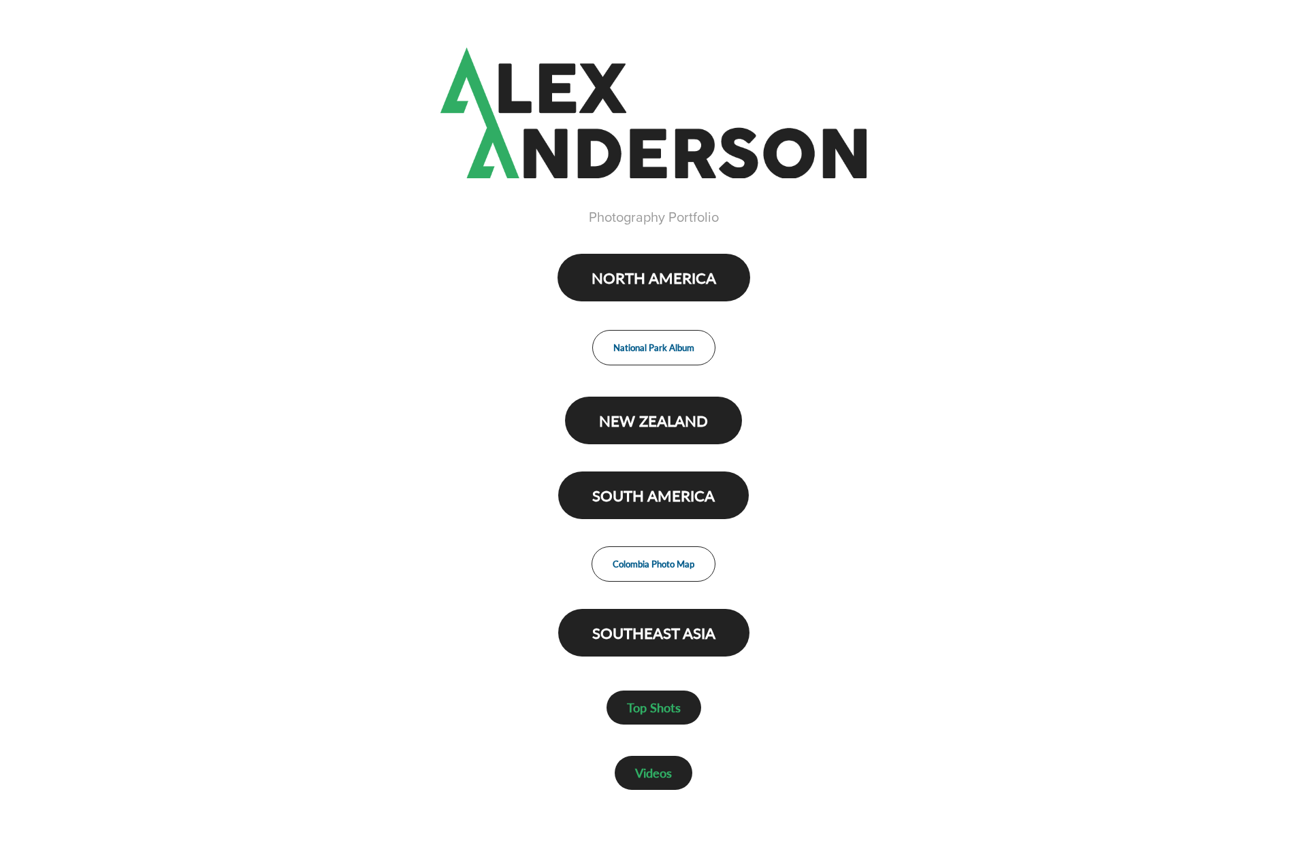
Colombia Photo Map (653, 564)
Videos (653, 772)
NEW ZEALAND (653, 420)
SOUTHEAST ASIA (653, 633)
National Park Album (653, 348)
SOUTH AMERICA (653, 495)
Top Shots (654, 707)
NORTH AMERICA (654, 277)
